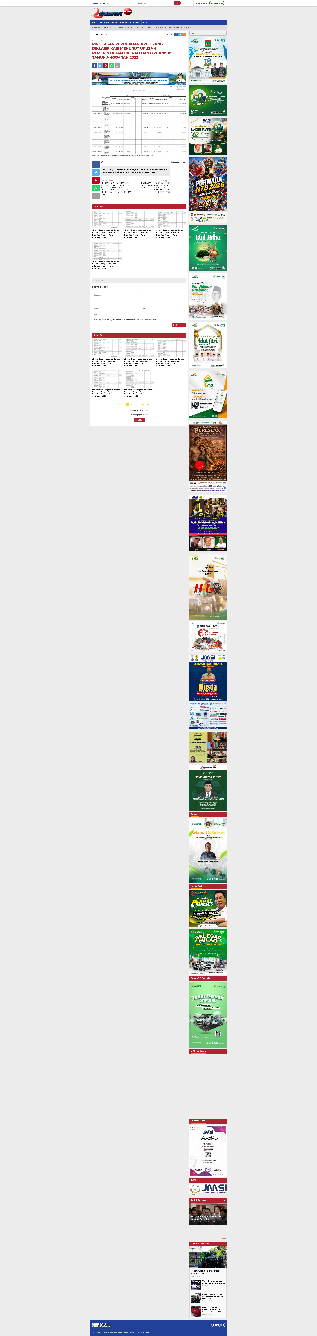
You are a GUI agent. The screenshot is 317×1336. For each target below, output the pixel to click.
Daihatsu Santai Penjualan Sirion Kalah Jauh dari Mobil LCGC (212, 1309)
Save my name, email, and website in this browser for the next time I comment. (125, 320)
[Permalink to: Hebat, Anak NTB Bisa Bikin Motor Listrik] (208, 1257)
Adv (105, 61)
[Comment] (117, 65)
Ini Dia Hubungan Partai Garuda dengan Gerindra (207, 1217)
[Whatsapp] (111, 65)
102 (142, 404)
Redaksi (149, 1332)
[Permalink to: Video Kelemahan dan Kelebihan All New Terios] (196, 1285)
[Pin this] (105, 65)
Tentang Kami (103, 1332)
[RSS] (184, 34)
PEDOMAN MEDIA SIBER (134, 1332)
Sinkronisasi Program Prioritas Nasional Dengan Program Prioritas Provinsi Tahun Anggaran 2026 (106, 362)
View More (139, 420)
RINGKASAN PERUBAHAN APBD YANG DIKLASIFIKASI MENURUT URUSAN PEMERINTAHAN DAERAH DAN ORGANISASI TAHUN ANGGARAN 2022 (154, 186)
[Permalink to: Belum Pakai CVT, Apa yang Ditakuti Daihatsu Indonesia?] (196, 1298)
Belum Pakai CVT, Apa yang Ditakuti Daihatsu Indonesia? (212, 1296)
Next (149, 404)
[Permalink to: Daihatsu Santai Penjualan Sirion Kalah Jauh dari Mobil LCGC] (196, 1311)
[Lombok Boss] (112, 13)
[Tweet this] (100, 65)
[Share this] (94, 65)
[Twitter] (180, 34)
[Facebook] (176, 34)
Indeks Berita (116, 1332)
